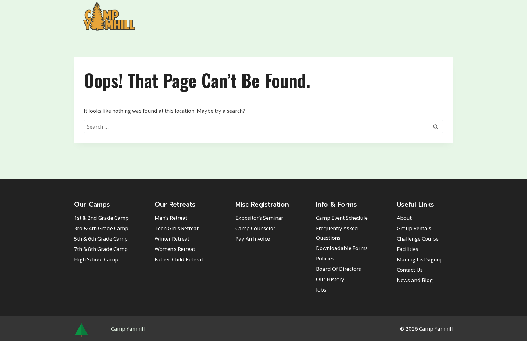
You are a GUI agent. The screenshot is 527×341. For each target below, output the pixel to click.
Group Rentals (414, 228)
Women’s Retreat (175, 248)
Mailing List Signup (420, 259)
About (404, 217)
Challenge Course (418, 238)
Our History (330, 279)
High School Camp (96, 259)
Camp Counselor (255, 228)
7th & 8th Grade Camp (101, 248)
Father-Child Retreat (179, 259)
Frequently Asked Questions (337, 233)
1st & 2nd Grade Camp (101, 217)
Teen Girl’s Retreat (177, 228)
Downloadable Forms (342, 248)
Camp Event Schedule (342, 217)
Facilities (407, 248)
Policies (325, 258)
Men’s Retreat (171, 217)
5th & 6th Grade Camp (101, 238)
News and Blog (415, 280)
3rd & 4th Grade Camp (101, 228)
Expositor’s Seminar (259, 217)
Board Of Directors (338, 268)
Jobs (321, 289)
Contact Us (410, 269)
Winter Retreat (172, 238)
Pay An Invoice (252, 238)
